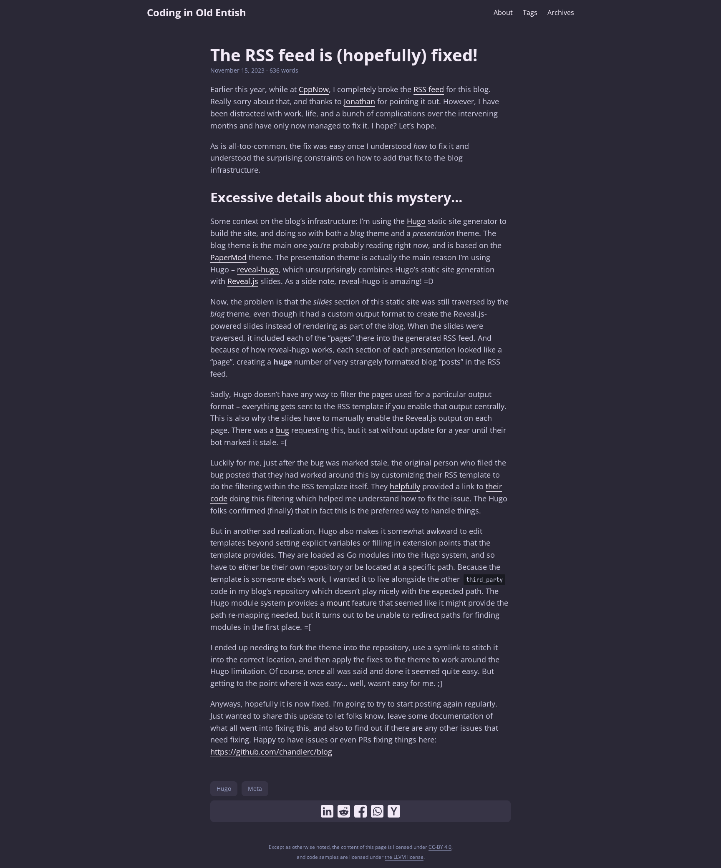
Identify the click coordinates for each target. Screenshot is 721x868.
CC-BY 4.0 (440, 846)
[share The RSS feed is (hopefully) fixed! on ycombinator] (394, 811)
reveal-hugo (258, 269)
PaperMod (228, 257)
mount (338, 603)
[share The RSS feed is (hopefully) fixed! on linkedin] (327, 811)
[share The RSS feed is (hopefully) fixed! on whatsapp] (377, 811)
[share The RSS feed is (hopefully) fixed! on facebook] (360, 811)
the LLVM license (404, 856)
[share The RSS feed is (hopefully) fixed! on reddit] (344, 811)
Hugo (416, 221)
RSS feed (428, 89)
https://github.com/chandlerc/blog (271, 752)
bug (282, 430)
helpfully (405, 486)
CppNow (314, 89)
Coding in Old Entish (196, 12)
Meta (255, 789)
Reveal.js (242, 281)
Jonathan (359, 101)
